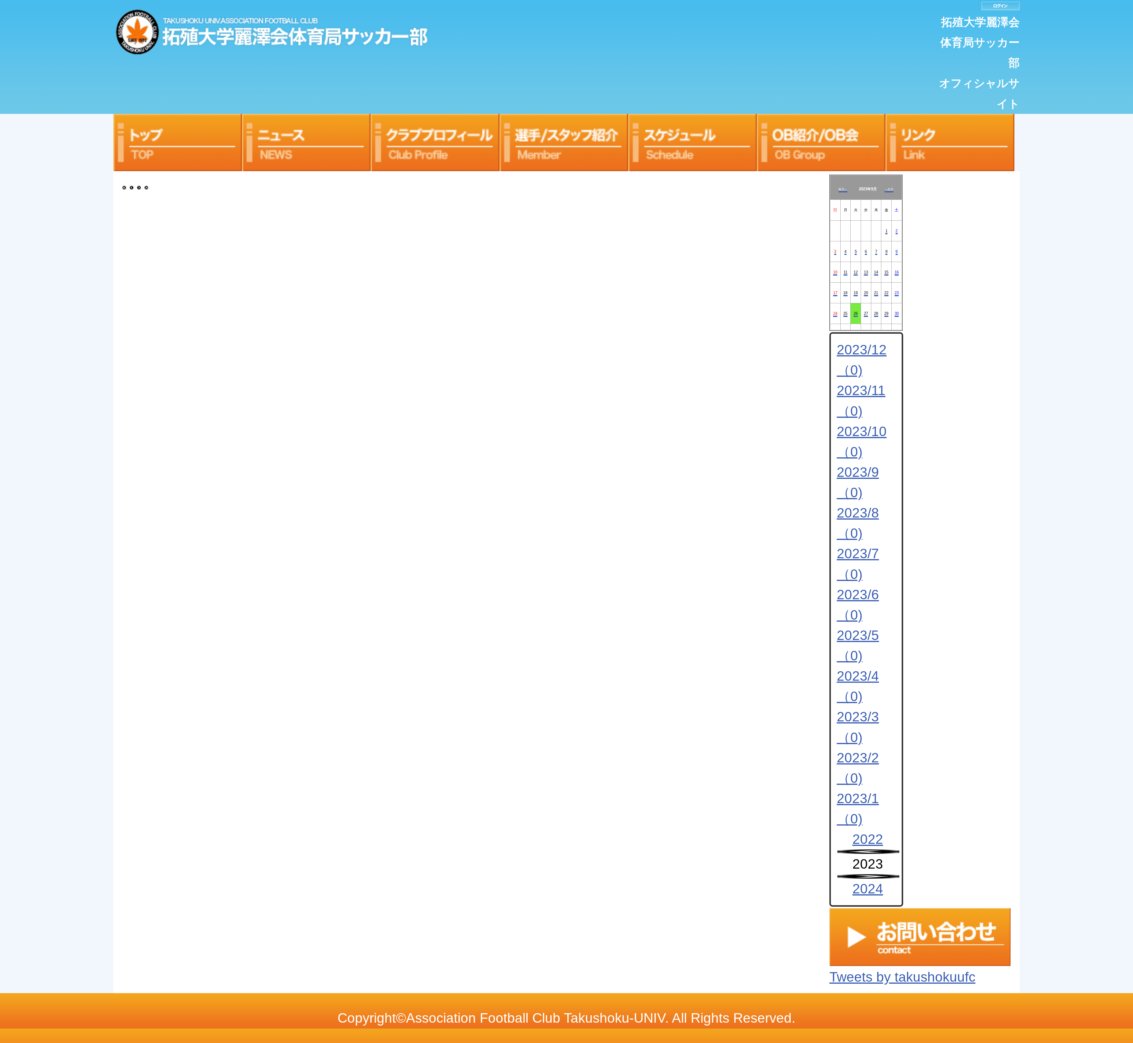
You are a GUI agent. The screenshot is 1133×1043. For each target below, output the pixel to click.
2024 (867, 888)
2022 (867, 839)
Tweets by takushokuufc (902, 977)
